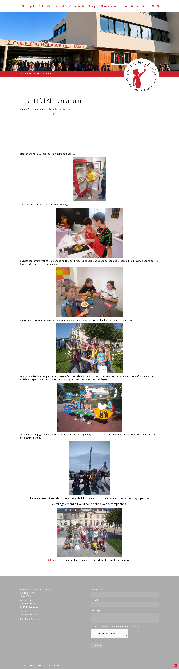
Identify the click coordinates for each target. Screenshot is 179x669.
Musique (93, 6)
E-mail (94, 599)
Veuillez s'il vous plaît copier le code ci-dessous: (116, 626)
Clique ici (54, 560)
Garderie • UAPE (56, 6)
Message (95, 610)
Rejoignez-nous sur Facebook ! (36, 73)
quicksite (33, 665)
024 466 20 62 (31, 614)
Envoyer (97, 645)
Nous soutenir (109, 6)
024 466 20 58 (31, 606)
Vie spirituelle (77, 6)
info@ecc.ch (32, 619)
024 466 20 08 (31, 603)
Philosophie (28, 6)
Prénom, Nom (98, 589)
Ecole (41, 6)
